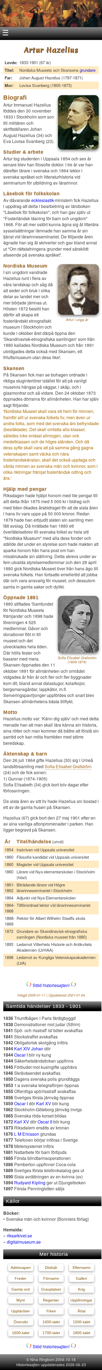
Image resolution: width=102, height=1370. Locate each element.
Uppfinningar (81, 1300)
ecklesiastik (42, 200)
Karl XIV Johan (28, 1048)
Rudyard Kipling (29, 1182)
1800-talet (81, 1333)
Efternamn (82, 1267)
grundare (87, 70)
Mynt (20, 1300)
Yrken (51, 1311)
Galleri (81, 1278)
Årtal (81, 1311)
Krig (81, 1289)
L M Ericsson (26, 1134)
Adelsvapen (21, 1267)
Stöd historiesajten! (51, 985)
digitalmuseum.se (24, 1242)
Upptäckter (20, 1311)
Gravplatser (51, 1289)
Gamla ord (20, 1289)
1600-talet (20, 1333)
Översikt (21, 1322)
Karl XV (43, 1103)
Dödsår (51, 1267)
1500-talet (81, 1322)
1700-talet (51, 1333)
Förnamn (51, 1278)
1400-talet (51, 1322)
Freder (20, 1278)
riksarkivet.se (19, 1235)
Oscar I (21, 1055)
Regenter (51, 1300)
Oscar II (45, 1122)
